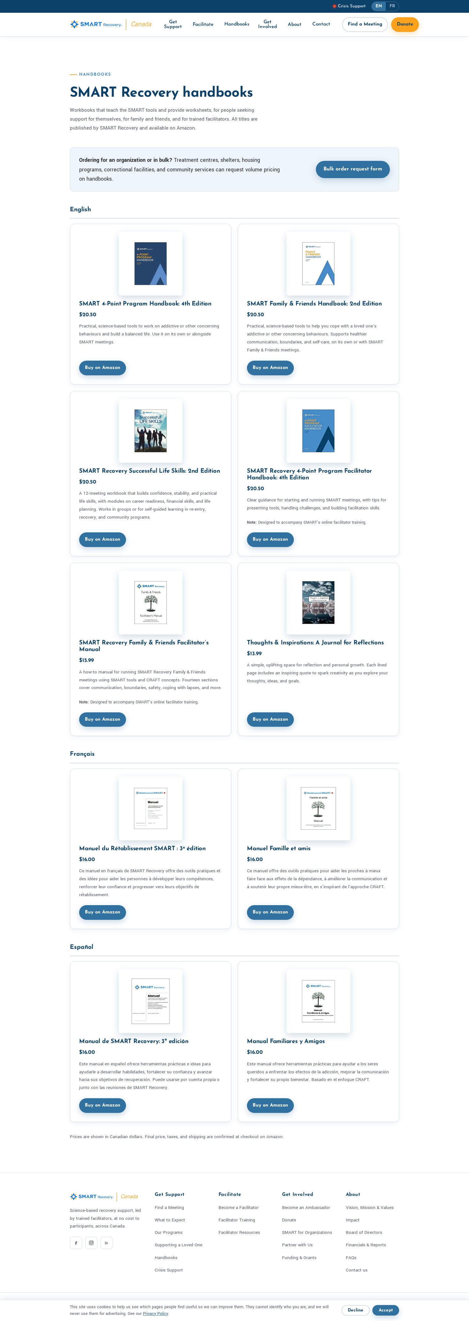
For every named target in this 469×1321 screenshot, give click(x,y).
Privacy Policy (155, 1314)
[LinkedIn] (106, 1243)
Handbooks (236, 24)
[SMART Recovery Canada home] (111, 24)
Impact (353, 1220)
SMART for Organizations (307, 1232)
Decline (355, 1310)
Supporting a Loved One (178, 1245)
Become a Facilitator (239, 1208)
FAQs (351, 1258)
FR (392, 6)
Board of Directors (364, 1232)
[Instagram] (91, 1243)
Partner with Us (297, 1245)
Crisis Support (169, 1270)
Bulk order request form (353, 169)
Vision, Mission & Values (370, 1208)
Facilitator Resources (239, 1232)
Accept (386, 1310)
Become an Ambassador (306, 1208)
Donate (405, 24)
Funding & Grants (299, 1258)
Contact (321, 24)
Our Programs (168, 1232)
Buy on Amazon (102, 367)
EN (379, 6)
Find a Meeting (365, 24)
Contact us (357, 1270)
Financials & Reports (366, 1245)
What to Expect (170, 1220)
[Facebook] (76, 1243)
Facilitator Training (237, 1220)
